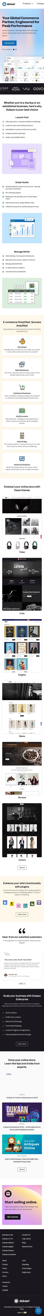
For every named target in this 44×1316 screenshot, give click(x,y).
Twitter (5, 1286)
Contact (5, 1272)
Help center (26, 1239)
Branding (25, 1264)
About (4, 1260)
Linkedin (5, 1290)
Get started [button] (9, 43)
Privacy (5, 1264)
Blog (24, 1243)
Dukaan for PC (7, 1239)
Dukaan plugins (7, 1247)
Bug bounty (26, 1272)
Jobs (24, 1260)
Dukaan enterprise (9, 1254)
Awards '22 (26, 1235)
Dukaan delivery (8, 1243)
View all (22, 867)
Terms (4, 1268)
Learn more (22, 1044)
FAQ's (4, 1276)
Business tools (7, 1235)
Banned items (27, 1247)
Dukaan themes (8, 1250)
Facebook (6, 1282)
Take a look (22, 914)
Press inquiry (26, 1268)
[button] (22, 341)
